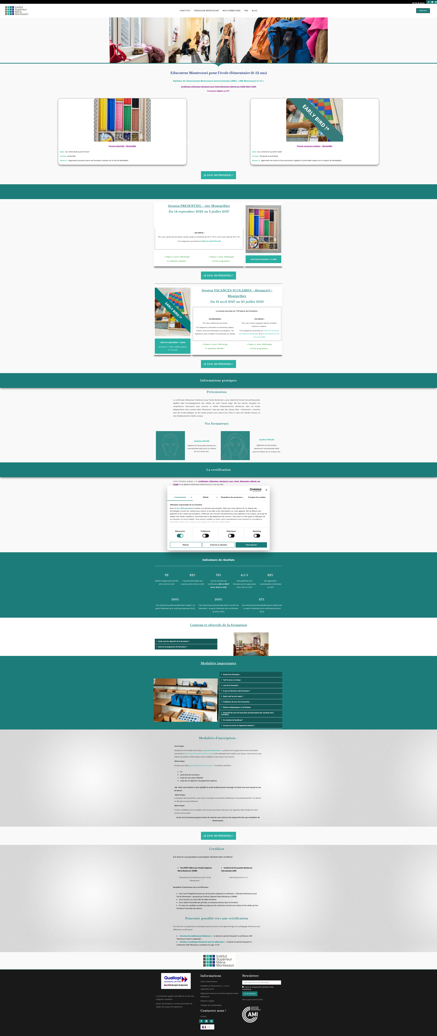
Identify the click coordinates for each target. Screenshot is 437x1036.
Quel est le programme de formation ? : (173, 647)
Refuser (186, 545)
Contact (423, 11)
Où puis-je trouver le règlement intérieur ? (239, 725)
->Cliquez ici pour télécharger (177, 257)
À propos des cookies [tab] (257, 497)
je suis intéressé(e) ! (213, 750)
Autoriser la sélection (218, 545)
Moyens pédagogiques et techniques (237, 707)
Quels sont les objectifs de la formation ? (173, 641)
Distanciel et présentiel (269, 156)
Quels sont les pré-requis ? (233, 696)
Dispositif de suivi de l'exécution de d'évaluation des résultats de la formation (247, 714)
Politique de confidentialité (211, 1005)
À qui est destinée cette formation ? (236, 691)
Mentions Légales (207, 1001)
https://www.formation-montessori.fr (198, 753)
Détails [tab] (205, 497)
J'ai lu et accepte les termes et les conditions (257, 988)
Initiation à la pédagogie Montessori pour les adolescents (202, 942)
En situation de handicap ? (233, 720)
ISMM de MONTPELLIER (211, 241)
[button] (186, 641)
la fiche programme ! (221, 261)
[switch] (205, 536)
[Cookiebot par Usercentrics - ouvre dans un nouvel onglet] (251, 490)
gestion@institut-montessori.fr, (202, 765)
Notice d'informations (209, 981)
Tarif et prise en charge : (232, 680)
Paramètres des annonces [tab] (231, 497)
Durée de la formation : (231, 674)
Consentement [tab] (180, 497)
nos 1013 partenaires (185, 508)
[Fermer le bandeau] (266, 490)
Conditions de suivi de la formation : (236, 702)
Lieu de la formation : (231, 685)
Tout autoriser (251, 545)
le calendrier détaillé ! (177, 261)
